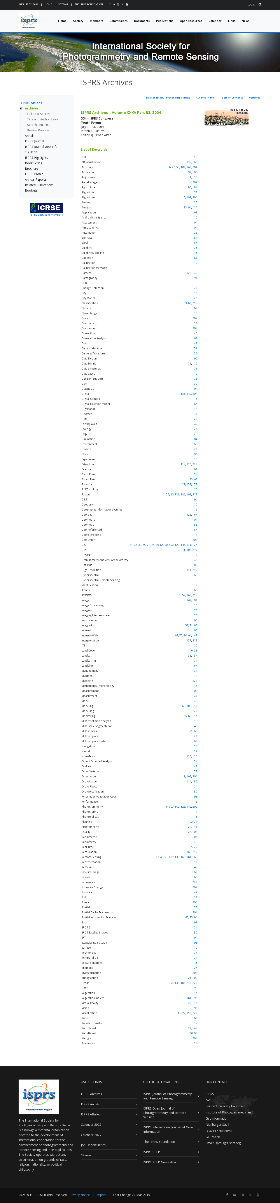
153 (194, 293)
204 (194, 167)
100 (194, 172)
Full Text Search (38, 114)
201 (194, 328)
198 (194, 338)
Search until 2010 (39, 125)
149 (194, 263)
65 (195, 479)
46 (195, 560)
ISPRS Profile (34, 174)
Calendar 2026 (91, 1124)
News (245, 21)
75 (189, 363)
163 (189, 167)
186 (194, 162)
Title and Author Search (43, 119)
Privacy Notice (80, 1195)
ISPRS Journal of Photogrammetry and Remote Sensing (167, 1096)
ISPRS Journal (34, 141)
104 (194, 222)
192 (189, 197)
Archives (31, 108)
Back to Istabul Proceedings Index (168, 97)
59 (195, 353)
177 (194, 484)
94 (189, 172)
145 (194, 424)
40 (195, 333)
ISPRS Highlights (36, 157)
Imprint (101, 1195)
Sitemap (63, 4)
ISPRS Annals (90, 1104)
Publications (164, 21)
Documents (142, 21)
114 (194, 207)
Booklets (31, 190)
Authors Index (205, 97)
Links (231, 21)
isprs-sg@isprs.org (228, 1143)
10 (183, 197)
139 (189, 162)
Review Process (38, 130)
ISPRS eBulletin (91, 1114)
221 (194, 464)
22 (195, 298)
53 (177, 167)
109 (183, 167)
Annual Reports (36, 179)
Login (251, 4)
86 (189, 187)
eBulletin (31, 152)
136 (194, 177)
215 (194, 303)
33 (185, 207)
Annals (29, 136)
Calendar (215, 21)
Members (96, 21)
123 (194, 449)
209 (194, 182)
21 (195, 419)
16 (195, 157)
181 (194, 187)
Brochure (31, 168)
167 (194, 243)
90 (195, 358)
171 (194, 288)
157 (189, 484)
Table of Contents (231, 97)
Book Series (33, 163)
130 (194, 268)
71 (148, 545)
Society (78, 21)
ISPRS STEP (151, 1152)
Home (48, 4)
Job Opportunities (93, 1145)
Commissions (119, 21)
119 (194, 217)
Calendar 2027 (91, 1135)
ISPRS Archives (91, 1094)
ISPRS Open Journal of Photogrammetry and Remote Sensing (164, 1112)
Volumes (254, 97)
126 (194, 202)
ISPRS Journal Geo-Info (41, 146)
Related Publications (39, 185)
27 (173, 167)
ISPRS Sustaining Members (46, 214)
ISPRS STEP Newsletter (159, 1162)
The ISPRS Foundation (89, 4)
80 (195, 444)
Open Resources (191, 21)
